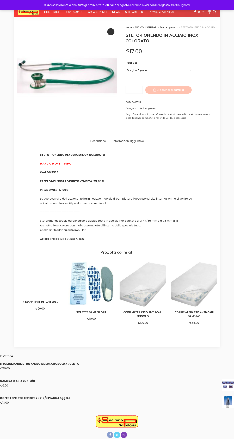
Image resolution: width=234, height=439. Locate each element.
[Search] (214, 12)
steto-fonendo (158, 114)
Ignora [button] (185, 5)
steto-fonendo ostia (200, 114)
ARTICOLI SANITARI (146, 27)
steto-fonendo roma (137, 118)
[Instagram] (203, 12)
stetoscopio (180, 118)
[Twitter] (199, 12)
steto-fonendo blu (178, 114)
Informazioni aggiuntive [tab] (128, 141)
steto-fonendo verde (160, 118)
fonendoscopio (141, 114)
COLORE (132, 63)
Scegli (56, 290)
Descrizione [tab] (98, 141)
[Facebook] (195, 12)
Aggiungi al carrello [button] (159, 300)
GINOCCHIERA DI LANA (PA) (40, 302)
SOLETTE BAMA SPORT (91, 312)
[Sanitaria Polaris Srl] (28, 12)
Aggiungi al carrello (170, 89)
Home (129, 27)
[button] (110, 31)
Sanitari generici (169, 27)
